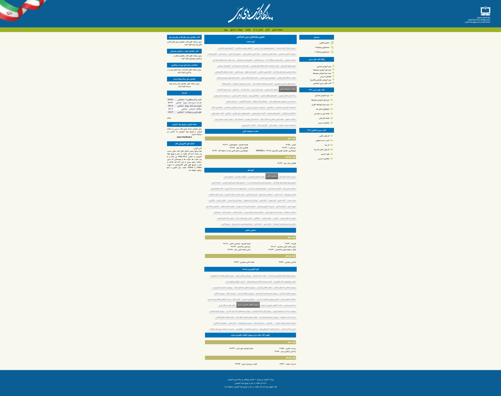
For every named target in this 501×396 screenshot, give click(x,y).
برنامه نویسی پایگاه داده (274, 60)
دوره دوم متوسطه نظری (320, 104)
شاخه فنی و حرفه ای (321, 113)
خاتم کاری (258, 224)
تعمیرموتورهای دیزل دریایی (264, 48)
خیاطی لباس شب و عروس (246, 206)
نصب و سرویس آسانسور (241, 83)
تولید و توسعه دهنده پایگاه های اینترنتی (265, 66)
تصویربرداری (228, 176)
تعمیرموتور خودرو (274, 113)
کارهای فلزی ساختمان (225, 48)
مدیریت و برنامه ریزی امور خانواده (222, 329)
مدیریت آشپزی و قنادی (266, 206)
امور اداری (232, 323)
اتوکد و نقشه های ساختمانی (285, 249)
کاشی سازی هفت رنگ (244, 218)
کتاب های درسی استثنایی (322, 83)
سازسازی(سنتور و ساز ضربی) (242, 224)
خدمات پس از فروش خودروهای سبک (282, 101)
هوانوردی (239, 329)
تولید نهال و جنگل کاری (227, 305)
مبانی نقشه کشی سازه (242, 249)
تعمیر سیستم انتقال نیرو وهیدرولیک (259, 281)
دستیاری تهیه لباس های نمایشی (234, 182)
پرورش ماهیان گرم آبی (288, 293)
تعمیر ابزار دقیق (250, 72)
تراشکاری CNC (217, 107)
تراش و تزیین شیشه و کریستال (284, 224)
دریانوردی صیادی (249, 299)
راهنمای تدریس (325, 76)
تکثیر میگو (236, 299)
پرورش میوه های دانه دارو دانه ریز (238, 311)
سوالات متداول (236, 30)
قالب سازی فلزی (217, 113)
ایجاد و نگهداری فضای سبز (235, 281)
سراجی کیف (226, 212)
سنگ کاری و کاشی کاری (251, 54)
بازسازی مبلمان (231, 101)
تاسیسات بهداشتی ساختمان (234, 107)
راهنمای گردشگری (220, 323)
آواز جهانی (272, 200)
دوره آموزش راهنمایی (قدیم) (320, 79)
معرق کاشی (226, 224)
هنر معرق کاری (251, 194)
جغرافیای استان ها (322, 109)
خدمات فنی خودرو (251, 119)
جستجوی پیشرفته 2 (322, 51)
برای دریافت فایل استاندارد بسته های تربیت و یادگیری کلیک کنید (184, 71)
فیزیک (293, 243)
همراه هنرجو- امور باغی (244, 348)
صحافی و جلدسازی (266, 194)
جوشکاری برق (254, 95)
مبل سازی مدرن (257, 89)
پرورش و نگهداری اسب (245, 293)
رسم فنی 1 (292, 147)
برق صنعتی (239, 72)
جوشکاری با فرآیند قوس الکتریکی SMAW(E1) (276, 150)
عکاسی (275, 218)
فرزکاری (228, 113)
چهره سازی (292, 206)
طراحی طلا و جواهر (227, 206)
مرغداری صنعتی (290, 305)
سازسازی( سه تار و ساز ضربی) (235, 188)
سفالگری (257, 218)
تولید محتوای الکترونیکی (224, 72)
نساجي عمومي (290, 60)
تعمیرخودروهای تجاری (269, 95)
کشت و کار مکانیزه (259, 275)
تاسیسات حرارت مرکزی (287, 125)
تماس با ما (258, 30)
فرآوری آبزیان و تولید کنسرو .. (285, 323)
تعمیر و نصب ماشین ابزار (224, 119)
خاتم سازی (267, 224)
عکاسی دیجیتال (290, 212)
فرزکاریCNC (226, 83)
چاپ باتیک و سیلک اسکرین (234, 194)
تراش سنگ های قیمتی (226, 218)
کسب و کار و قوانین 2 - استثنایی (190, 99)
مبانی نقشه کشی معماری (286, 246)
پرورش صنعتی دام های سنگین (285, 287)
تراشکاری (270, 107)
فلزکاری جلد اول (242, 147)
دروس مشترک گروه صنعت (286, 48)
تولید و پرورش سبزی (249, 364)
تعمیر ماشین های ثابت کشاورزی (222, 275)
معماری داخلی (272, 176)
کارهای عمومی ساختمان (244, 48)
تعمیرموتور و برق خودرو (241, 113)
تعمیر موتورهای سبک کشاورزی (285, 281)
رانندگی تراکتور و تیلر (288, 351)
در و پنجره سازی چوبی (222, 95)
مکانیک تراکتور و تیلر (288, 299)
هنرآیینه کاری (281, 206)
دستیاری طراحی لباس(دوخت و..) (259, 182)
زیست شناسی (291, 348)
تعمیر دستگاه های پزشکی (287, 77)
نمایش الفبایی (324, 42)
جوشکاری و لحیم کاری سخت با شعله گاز (233, 150)
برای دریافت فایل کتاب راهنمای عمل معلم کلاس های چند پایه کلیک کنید (184, 43)
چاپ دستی (292, 200)
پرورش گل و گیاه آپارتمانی (261, 311)
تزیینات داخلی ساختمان (287, 54)
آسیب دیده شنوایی (322, 140)
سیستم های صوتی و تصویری (285, 83)
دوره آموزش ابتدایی (324, 66)
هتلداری (269, 323)
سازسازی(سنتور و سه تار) (257, 188)
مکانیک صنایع (291, 119)
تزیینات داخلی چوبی (239, 95)
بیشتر (169, 117)
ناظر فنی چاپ (262, 125)
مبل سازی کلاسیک (224, 89)
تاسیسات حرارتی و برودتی (255, 107)
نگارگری (211, 200)
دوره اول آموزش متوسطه (322, 69)
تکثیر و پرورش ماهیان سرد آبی (268, 299)
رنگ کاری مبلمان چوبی (287, 95)
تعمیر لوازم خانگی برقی (249, 77)
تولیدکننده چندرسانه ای (240, 66)
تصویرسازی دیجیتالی (244, 60)
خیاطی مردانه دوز (212, 206)
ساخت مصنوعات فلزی (288, 89)
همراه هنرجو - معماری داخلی (239, 243)
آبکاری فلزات (212, 54)
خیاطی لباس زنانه (289, 188)
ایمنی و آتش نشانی (289, 329)
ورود (226, 30)
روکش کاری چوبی (271, 89)
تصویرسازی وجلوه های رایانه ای (285, 182)
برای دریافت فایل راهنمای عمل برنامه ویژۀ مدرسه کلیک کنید (184, 85)
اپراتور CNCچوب (245, 101)
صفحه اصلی (277, 30)
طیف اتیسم (325, 154)
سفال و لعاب (266, 218)
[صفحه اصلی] (477, 13)
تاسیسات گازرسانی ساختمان (286, 107)
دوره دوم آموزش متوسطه (322, 73)
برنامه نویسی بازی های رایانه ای (284, 72)
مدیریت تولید (291, 364)
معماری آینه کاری (235, 54)
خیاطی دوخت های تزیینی (254, 212)
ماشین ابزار (273, 125)
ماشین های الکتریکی (288, 66)
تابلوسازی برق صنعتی (267, 77)
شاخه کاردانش (324, 118)
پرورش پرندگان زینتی (243, 275)
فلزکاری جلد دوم (290, 163)
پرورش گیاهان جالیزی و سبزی (247, 304)
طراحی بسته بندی (275, 188)
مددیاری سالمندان (251, 329)
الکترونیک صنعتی (224, 66)
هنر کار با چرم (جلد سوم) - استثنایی (189, 102)
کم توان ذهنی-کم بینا (321, 149)
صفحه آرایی (216, 182)
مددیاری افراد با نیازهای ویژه (269, 329)
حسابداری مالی (259, 323)
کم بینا (327, 145)
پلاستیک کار (239, 119)
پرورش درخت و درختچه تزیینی (284, 311)
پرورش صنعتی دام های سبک (244, 287)
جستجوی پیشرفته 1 (322, 47)
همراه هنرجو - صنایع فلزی (238, 144)
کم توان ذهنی (324, 135)
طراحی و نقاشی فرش (288, 218)
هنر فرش (217, 212)
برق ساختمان (259, 60)
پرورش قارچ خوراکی (217, 311)
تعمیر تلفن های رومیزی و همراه (228, 77)
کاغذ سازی (281, 200)
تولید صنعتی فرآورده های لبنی (246, 317)
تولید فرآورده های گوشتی (225, 317)
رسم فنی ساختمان (243, 246)
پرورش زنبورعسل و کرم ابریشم (266, 293)
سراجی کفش (237, 212)
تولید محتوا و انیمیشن (256, 176)
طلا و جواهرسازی (217, 188)
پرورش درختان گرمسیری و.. (222, 287)
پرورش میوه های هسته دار (268, 317)
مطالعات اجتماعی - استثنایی (191, 109)
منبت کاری (278, 194)
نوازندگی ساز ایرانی (234, 200)
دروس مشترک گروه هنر (287, 176)
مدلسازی (236, 89)
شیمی (294, 144)
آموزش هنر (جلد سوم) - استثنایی (189, 105)
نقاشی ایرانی (221, 200)
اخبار (267, 30)
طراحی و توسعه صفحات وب (263, 83)
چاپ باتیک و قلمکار (216, 194)
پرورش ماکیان (219, 293)
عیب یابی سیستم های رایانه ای (224, 60)
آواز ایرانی (263, 200)
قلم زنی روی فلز (290, 194)
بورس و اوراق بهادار (245, 323)
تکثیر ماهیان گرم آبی (264, 287)
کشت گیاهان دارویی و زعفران (271, 305)
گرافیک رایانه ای (240, 176)
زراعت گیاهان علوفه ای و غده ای (219, 299)
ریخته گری (222, 54)
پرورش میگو (231, 293)
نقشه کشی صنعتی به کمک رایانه (272, 119)
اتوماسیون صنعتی (264, 72)
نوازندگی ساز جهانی (250, 200)
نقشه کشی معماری (247, 262)
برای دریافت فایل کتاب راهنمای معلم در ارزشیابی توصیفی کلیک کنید (187, 57)
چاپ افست (245, 89)
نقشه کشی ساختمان (269, 54)
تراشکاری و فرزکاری (289, 113)
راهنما (247, 30)
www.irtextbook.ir (184, 137)
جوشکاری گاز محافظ (260, 101)
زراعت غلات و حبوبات (288, 317)
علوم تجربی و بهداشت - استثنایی (189, 112)
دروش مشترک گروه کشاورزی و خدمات (282, 275)
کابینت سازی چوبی (258, 113)
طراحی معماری (290, 262)
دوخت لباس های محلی (273, 212)
